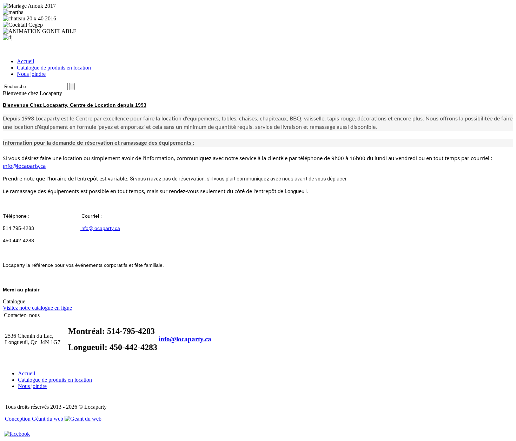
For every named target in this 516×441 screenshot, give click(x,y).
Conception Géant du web (35, 419)
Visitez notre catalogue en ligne (37, 308)
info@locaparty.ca (24, 165)
